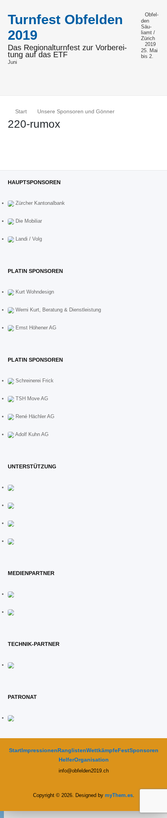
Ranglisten (71, 750)
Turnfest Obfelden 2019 (65, 27)
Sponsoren (143, 750)
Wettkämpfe (102, 750)
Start (15, 750)
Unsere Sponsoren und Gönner (76, 111)
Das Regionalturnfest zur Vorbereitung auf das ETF (67, 51)
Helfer (66, 759)
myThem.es (119, 795)
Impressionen (39, 750)
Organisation (91, 759)
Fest (123, 750)
